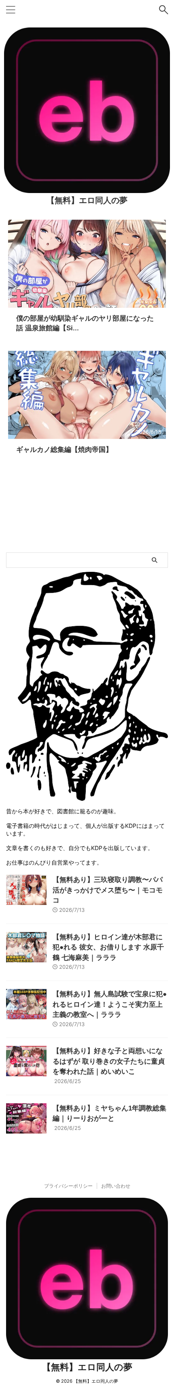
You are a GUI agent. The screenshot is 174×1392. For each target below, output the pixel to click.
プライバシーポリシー (68, 1186)
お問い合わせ (115, 1186)
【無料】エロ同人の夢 (87, 200)
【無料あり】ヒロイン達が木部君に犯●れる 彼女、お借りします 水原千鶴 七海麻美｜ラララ (108, 947)
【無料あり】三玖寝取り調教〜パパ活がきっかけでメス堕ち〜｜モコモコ (108, 890)
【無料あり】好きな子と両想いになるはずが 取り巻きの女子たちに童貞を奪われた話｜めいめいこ (109, 1061)
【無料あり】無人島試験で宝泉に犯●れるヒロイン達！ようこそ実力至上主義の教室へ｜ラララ (110, 1004)
